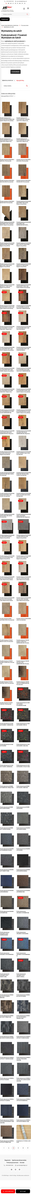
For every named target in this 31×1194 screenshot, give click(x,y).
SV (15, 3)
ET (22, 3)
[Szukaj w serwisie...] (27, 14)
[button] (10, 96)
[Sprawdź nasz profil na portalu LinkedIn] (19, 1169)
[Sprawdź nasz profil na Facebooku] (11, 1169)
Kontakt (22, 1162)
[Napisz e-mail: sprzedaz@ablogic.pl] (23, 1191)
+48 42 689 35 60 (10, 1)
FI (17, 3)
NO (20, 3)
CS (24, 3)
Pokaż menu (4, 19)
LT (13, 3)
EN (8, 3)
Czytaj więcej (15, 72)
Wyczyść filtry (20, 80)
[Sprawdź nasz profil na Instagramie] (15, 1169)
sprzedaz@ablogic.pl (22, 1)
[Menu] (28, 8)
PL (6, 3)
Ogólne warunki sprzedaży (19, 1160)
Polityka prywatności (12, 1162)
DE (10, 3)
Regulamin (7, 1160)
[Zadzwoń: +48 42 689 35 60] (8, 1191)
